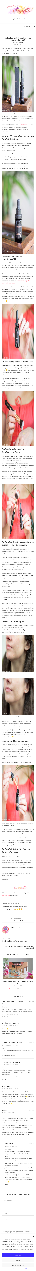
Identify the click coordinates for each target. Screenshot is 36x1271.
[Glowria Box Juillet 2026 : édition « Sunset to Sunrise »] (18, 968)
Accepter (18, 1255)
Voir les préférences (18, 1265)
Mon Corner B (24, 125)
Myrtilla (6, 1086)
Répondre (31, 1001)
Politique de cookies (10, 1269)
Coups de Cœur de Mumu (13, 1043)
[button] (33, 1236)
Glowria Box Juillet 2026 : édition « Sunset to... (18, 982)
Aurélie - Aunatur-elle (12, 1023)
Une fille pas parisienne (13, 1001)
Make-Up (18, 35)
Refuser (18, 1260)
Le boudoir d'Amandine (12, 1062)
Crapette (20, 42)
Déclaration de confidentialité (23, 1269)
